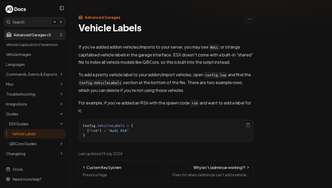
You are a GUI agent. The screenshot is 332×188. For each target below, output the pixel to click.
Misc (10, 84)
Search (37, 22)
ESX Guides (18, 123)
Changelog (15, 153)
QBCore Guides (23, 143)
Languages (15, 64)
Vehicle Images (18, 54)
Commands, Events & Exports (31, 74)
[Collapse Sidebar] (62, 8)
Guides (12, 113)
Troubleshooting (20, 94)
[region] (166, 131)
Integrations (16, 104)
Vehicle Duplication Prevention (32, 44)
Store (18, 169)
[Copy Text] (248, 125)
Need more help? (27, 179)
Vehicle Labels (24, 133)
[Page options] (249, 19)
